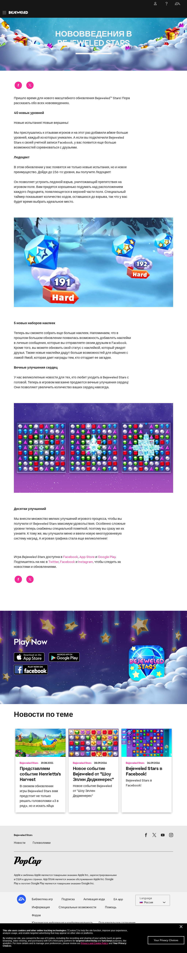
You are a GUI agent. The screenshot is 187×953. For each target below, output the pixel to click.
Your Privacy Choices (166, 940)
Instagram (85, 562)
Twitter (53, 562)
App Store (87, 557)
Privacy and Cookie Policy (94, 943)
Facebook (70, 557)
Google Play (106, 557)
